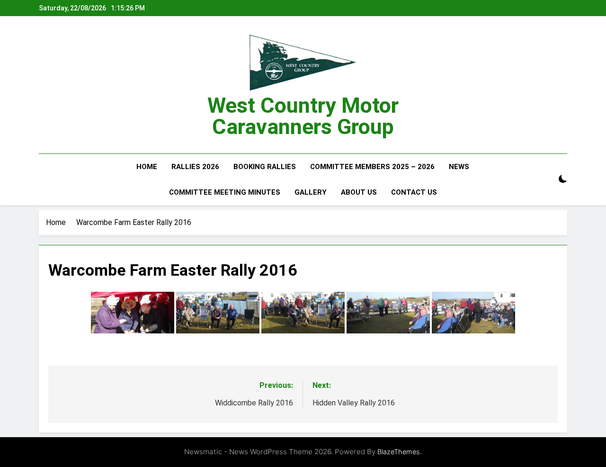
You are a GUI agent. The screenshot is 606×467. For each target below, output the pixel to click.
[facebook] (561, 84)
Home (146, 166)
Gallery (310, 192)
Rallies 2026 (195, 166)
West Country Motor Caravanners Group (303, 116)
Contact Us (414, 192)
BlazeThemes (398, 452)
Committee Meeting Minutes (224, 192)
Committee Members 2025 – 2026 (372, 166)
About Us (359, 192)
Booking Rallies (264, 166)
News (459, 166)
